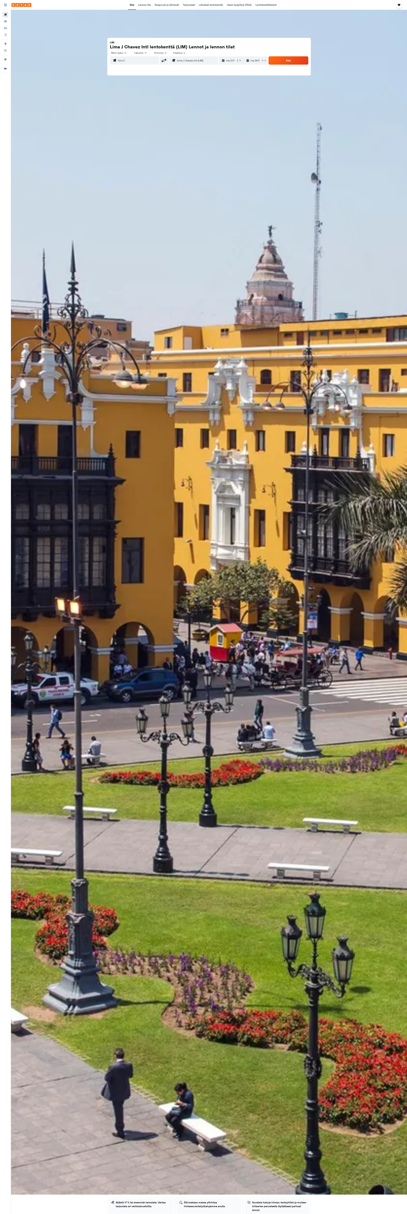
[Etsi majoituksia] (5, 21)
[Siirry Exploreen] (5, 44)
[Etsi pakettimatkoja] (5, 35)
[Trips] (5, 59)
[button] (5, 4)
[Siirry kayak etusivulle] (21, 5)
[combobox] (119, 52)
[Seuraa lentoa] (5, 50)
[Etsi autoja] (5, 28)
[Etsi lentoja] (5, 14)
